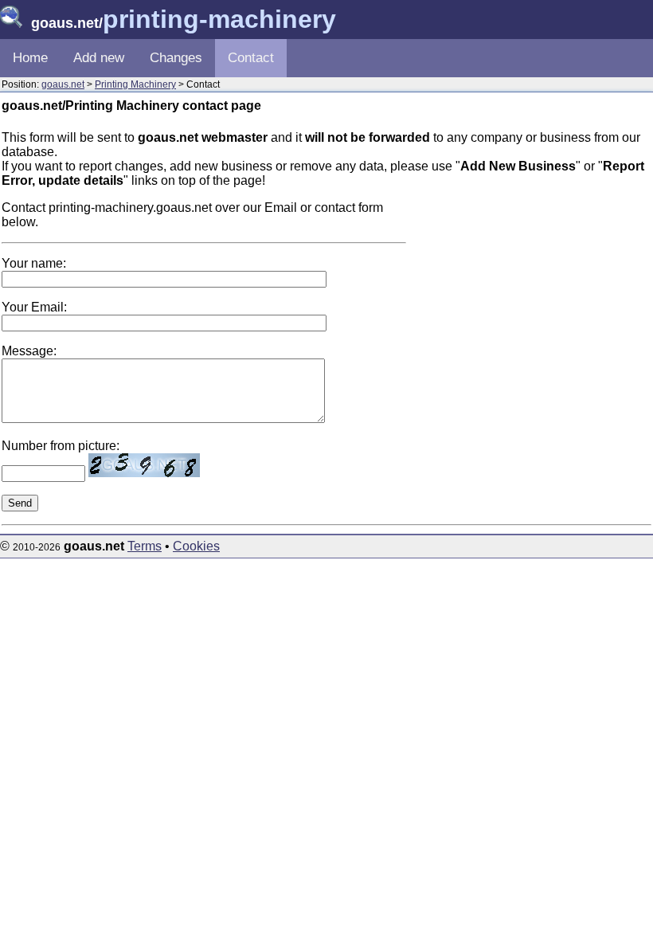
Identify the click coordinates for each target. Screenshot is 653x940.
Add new (98, 57)
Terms (144, 546)
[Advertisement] (532, 300)
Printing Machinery (135, 84)
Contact (251, 57)
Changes (176, 57)
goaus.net (62, 84)
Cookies (196, 546)
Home (30, 57)
